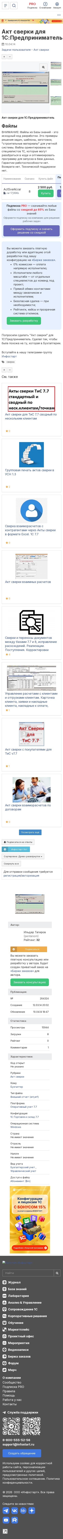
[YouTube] (6, 1521)
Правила (9, 1391)
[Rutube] (14, 1521)
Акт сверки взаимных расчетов (28, 582)
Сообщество (12, 1382)
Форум (13, 1363)
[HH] (23, 1511)
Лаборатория (18, 1296)
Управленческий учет (23, 1171)
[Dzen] (31, 1511)
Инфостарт (9, 356)
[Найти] (57, 1273)
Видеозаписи (18, 1349)
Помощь (9, 1395)
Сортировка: (22, 856)
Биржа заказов (19, 1356)
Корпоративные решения (27, 1316)
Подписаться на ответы (19, 842)
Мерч (12, 1370)
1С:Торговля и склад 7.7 (24, 1116)
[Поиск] (13, 5)
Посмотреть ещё (30, 832)
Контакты (10, 1404)
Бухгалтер (16, 1086)
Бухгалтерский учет (23, 1167)
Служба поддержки (22, 1412)
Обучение (15, 1323)
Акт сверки (17, 1076)
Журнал (14, 1282)
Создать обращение (21, 1453)
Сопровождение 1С (22, 1309)
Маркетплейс (18, 1329)
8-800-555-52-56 (16, 1440)
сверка (10, 362)
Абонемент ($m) (20, 1181)
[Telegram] (6, 1511)
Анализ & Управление (24, 1302)
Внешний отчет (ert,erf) (24, 1096)
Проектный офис (21, 1336)
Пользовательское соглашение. (24, 1478)
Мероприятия (18, 1343)
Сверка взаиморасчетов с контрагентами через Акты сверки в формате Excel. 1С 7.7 (30, 530)
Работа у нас (12, 1400)
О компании (12, 1377)
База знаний (17, 1289)
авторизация (30, 875)
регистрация (12, 875)
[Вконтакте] (14, 1511)
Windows (15, 1127)
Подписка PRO (13, 1387)
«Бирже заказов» (43, 260)
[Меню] (5, 5)
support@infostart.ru (18, 1444)
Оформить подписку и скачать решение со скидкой (31, 230)
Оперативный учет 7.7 (23, 1106)
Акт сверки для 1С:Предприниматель (32, 34)
